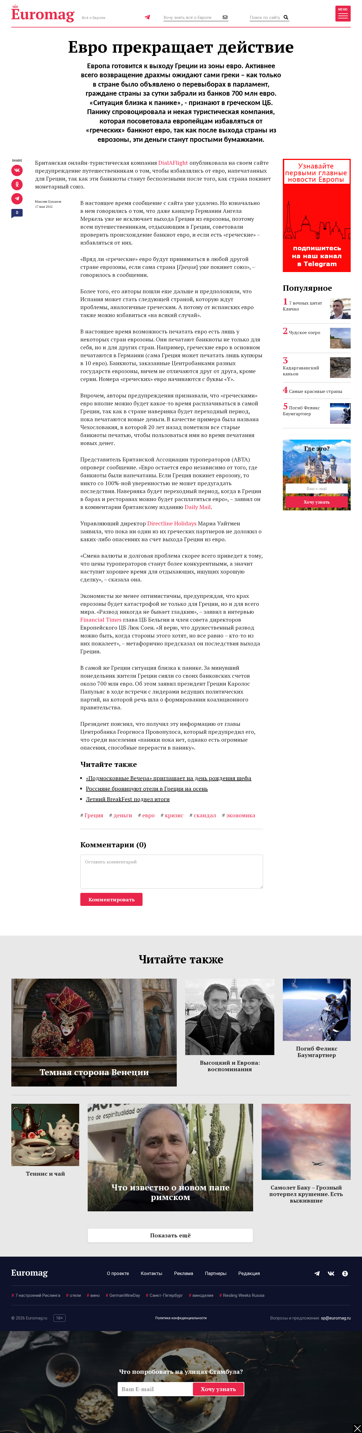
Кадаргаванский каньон (301, 371)
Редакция (249, 1273)
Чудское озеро (304, 332)
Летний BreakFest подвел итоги (128, 799)
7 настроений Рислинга (35, 1295)
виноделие (201, 1295)
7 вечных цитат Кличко (302, 306)
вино (93, 1295)
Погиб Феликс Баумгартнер (301, 411)
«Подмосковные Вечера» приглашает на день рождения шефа (168, 778)
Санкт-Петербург (164, 1295)
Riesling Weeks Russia (241, 1295)
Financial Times (101, 619)
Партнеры (216, 1273)
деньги (120, 815)
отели (73, 1295)
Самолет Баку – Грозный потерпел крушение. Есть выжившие (306, 1194)
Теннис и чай (45, 1173)
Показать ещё (170, 1235)
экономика (238, 815)
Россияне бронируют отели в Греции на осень (147, 788)
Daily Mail (198, 507)
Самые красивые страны (315, 391)
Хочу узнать (317, 502)
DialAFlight (173, 162)
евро (146, 815)
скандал (202, 815)
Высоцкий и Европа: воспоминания (230, 1066)
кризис (172, 815)
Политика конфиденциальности (181, 1318)
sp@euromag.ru (336, 1318)
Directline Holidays (172, 523)
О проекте (118, 1273)
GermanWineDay (122, 1295)
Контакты (151, 1273)
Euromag (43, 13)
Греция (91, 815)
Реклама (183, 1273)
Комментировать (112, 899)
